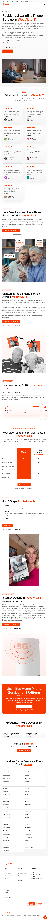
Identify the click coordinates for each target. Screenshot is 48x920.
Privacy (6, 895)
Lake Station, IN (6, 814)
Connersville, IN (28, 781)
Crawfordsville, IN (7, 785)
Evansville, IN (6, 791)
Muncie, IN (5, 824)
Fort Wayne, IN (6, 794)
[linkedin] (9, 912)
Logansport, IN (6, 817)
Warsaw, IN (27, 844)
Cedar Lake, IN (6, 778)
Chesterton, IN (28, 778)
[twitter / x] (7, 912)
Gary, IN (26, 794)
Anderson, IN (6, 771)
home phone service (23, 23)
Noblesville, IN (28, 827)
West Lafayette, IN (29, 847)
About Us (7, 890)
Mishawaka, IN (28, 821)
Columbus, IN (6, 781)
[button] (44, 4)
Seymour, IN (27, 830)
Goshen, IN (27, 798)
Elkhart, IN (27, 788)
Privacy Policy (19, 915)
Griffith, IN (27, 801)
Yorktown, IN (6, 850)
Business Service (22, 873)
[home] (6, 4)
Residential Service (22, 871)
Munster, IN (27, 824)
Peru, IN (5, 830)
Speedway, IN (28, 834)
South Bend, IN (6, 834)
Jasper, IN (5, 807)
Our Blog (7, 888)
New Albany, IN (6, 827)
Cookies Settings (35, 915)
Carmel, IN (27, 775)
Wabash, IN (5, 844)
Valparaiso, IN (6, 840)
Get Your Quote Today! (24, 750)
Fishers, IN (27, 791)
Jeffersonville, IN (28, 807)
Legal (6, 892)
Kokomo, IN (5, 811)
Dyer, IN (5, 788)
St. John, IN (5, 837)
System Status (8, 871)
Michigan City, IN (6, 821)
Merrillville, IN (28, 817)
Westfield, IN (6, 847)
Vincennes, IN (28, 840)
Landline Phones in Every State (36, 871)
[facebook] (3, 912)
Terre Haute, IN (28, 837)
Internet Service (21, 875)
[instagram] (5, 912)
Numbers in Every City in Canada (36, 879)
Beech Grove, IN (28, 771)
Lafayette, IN (28, 811)
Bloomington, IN (6, 775)
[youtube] (11, 912)
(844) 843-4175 (17, 234)
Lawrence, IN (27, 814)
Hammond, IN (6, 804)
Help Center (8, 873)
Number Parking (21, 878)
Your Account (8, 875)
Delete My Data (8, 897)
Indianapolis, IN (28, 804)
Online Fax (20, 880)
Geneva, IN (5, 798)
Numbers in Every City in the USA (36, 875)
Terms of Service (27, 915)
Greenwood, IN (6, 801)
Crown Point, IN (28, 785)
